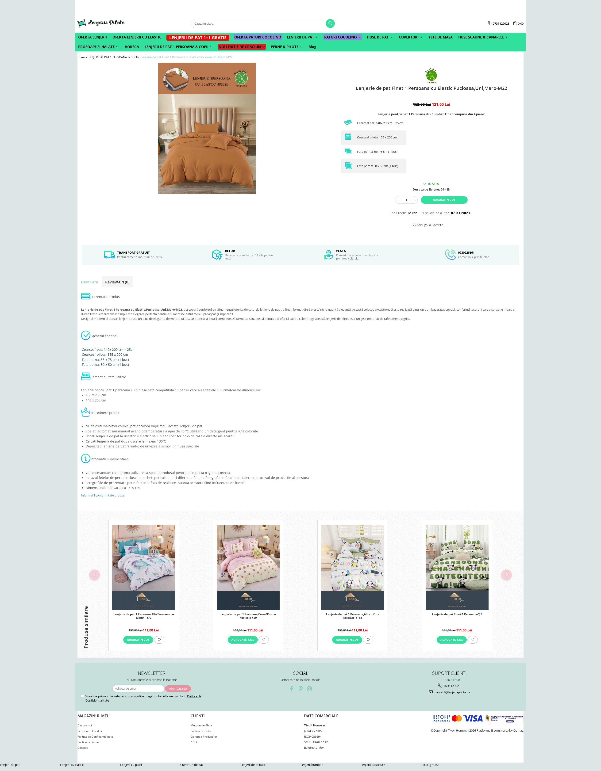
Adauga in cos (444, 200)
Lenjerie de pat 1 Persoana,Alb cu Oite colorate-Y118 (352, 616)
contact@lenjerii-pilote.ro (452, 692)
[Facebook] (292, 689)
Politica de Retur (201, 731)
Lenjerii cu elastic (72, 765)
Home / (82, 57)
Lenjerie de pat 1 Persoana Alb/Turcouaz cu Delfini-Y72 (144, 616)
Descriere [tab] (89, 282)
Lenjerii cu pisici (131, 765)
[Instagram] (309, 689)
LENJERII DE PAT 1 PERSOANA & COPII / (114, 57)
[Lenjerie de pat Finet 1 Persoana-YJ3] (457, 567)
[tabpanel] (207, 128)
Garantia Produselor (204, 737)
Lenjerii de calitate (253, 765)
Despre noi (84, 725)
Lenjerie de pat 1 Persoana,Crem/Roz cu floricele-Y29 (248, 616)
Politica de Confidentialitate (95, 737)
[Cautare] (330, 23)
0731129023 (451, 686)
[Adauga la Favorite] (159, 640)
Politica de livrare (88, 742)
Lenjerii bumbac (311, 765)
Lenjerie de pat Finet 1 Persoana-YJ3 (457, 614)
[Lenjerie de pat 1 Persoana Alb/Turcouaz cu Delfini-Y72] (143, 567)
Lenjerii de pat (10, 765)
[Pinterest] (301, 689)
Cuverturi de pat (191, 765)
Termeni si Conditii (89, 731)
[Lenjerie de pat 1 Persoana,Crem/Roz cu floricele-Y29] (248, 567)
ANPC (194, 742)
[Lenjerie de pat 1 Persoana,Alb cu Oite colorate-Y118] (352, 567)
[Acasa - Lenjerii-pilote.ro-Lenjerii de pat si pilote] (100, 23)
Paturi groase (430, 765)
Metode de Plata (201, 725)
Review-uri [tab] (117, 282)
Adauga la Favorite (429, 225)
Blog (312, 46)
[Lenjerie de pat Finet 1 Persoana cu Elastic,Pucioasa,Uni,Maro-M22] (207, 128)
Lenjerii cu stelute (373, 765)
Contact (82, 748)
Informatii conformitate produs (103, 495)
